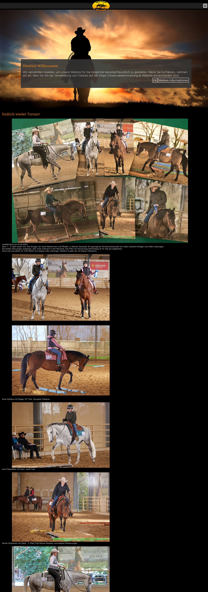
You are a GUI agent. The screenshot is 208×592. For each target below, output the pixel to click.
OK (155, 80)
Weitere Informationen (173, 80)
